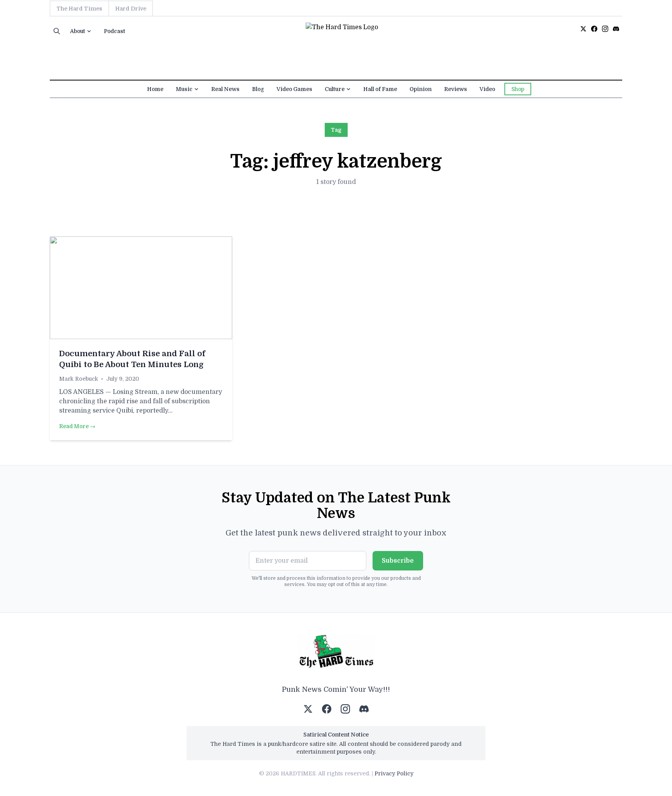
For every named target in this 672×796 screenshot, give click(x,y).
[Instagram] (605, 29)
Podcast (114, 31)
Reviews (455, 89)
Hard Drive (130, 8)
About (77, 31)
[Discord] (616, 29)
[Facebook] (594, 29)
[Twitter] (583, 29)
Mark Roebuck (78, 379)
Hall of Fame (380, 89)
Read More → (77, 426)
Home (155, 89)
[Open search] (57, 31)
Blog (258, 89)
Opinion (421, 89)
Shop (517, 89)
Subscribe (398, 560)
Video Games (294, 89)
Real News (225, 89)
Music (184, 89)
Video (487, 89)
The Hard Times (79, 8)
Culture (335, 89)
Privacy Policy (393, 773)
